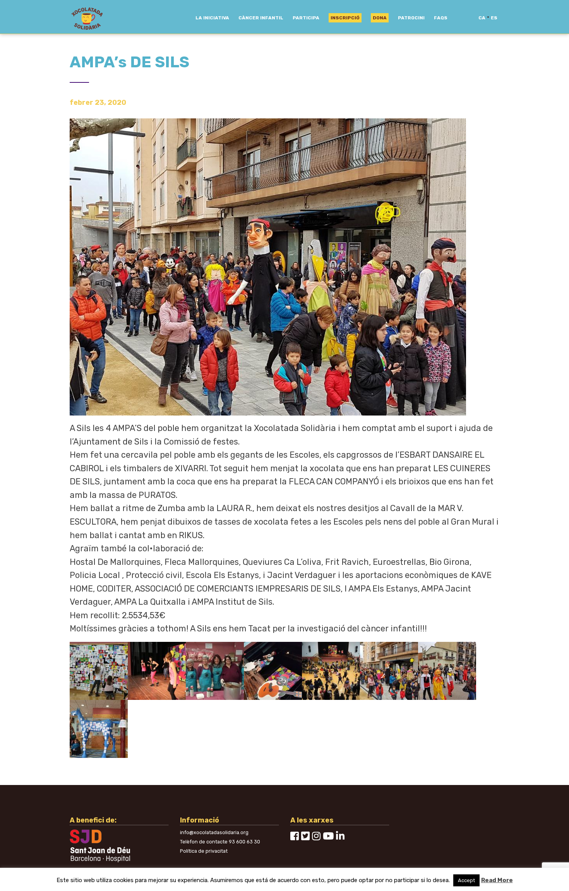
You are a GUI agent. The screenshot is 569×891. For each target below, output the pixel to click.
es (494, 18)
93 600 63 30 (244, 842)
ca (481, 18)
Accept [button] (466, 880)
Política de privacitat (204, 851)
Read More (497, 880)
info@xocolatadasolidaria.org (214, 832)
